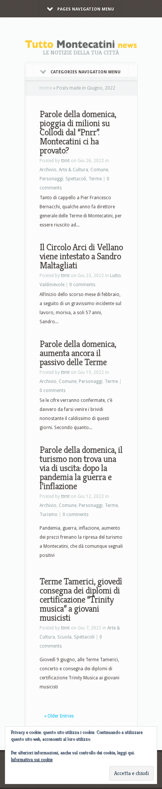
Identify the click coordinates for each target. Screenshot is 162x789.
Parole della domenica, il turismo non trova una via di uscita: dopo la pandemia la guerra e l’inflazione (81, 468)
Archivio (48, 169)
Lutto (115, 275)
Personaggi (51, 178)
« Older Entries (59, 716)
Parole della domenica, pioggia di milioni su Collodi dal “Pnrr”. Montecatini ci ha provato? (78, 132)
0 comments (82, 284)
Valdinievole (52, 284)
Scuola (64, 637)
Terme (95, 178)
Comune (99, 169)
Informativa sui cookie (31, 759)
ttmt (65, 160)
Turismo (49, 514)
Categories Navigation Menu (85, 72)
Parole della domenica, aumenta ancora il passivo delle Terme (78, 353)
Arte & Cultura (73, 169)
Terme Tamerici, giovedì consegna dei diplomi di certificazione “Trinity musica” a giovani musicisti (81, 599)
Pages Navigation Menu (85, 9)
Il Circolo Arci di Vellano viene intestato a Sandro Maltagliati (81, 256)
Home (46, 88)
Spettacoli (76, 178)
